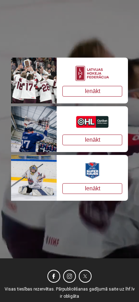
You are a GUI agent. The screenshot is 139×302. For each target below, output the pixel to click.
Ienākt (92, 91)
